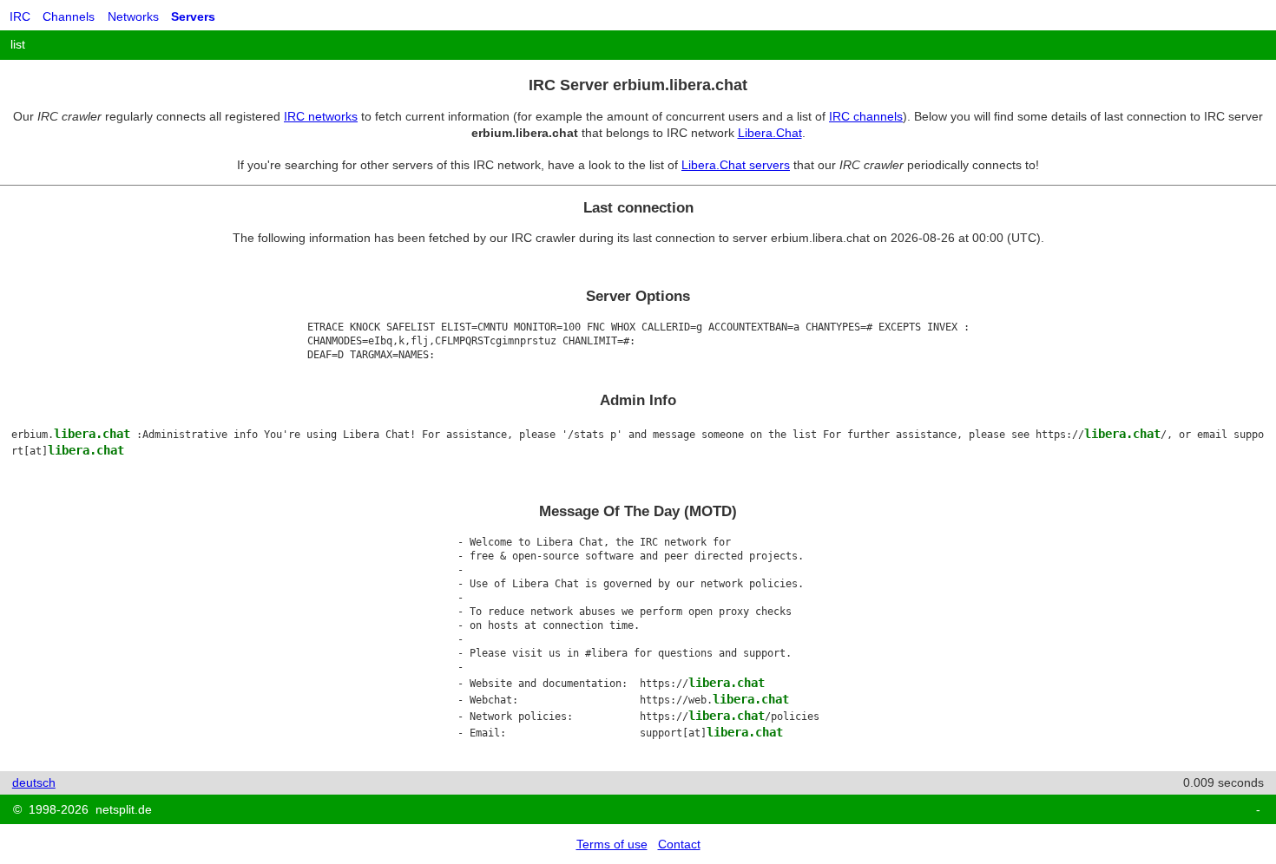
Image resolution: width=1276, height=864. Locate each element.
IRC (20, 16)
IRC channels (866, 116)
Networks (133, 16)
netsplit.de (123, 809)
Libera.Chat (770, 133)
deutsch (34, 782)
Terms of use (612, 844)
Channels (69, 16)
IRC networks (321, 116)
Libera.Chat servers (735, 165)
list (17, 44)
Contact (679, 844)
